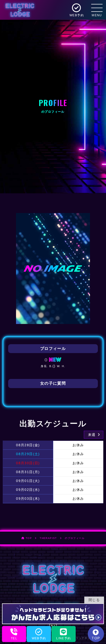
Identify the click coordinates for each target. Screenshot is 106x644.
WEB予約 (39, 638)
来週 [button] (92, 435)
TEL (14, 638)
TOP (96, 638)
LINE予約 (63, 638)
